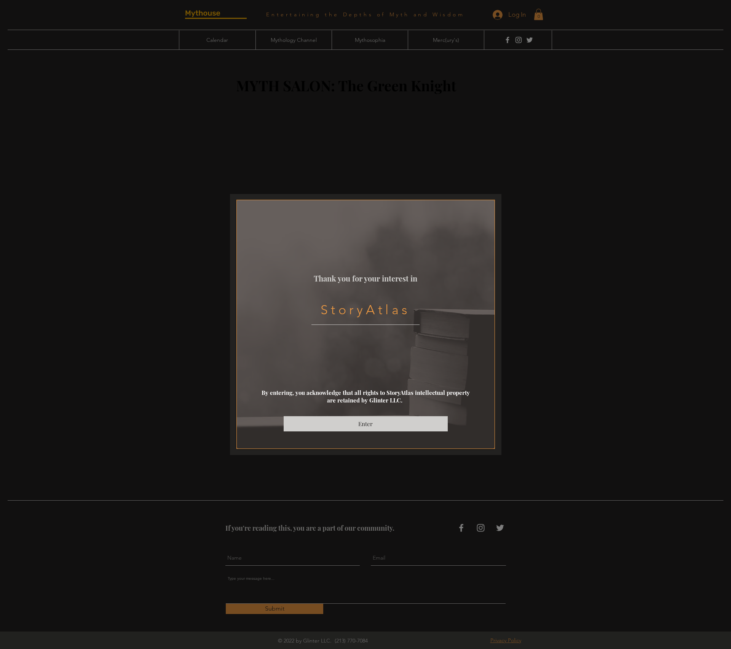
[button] (366, 423)
